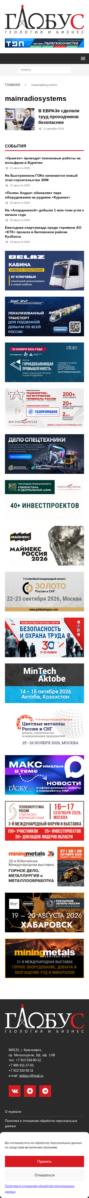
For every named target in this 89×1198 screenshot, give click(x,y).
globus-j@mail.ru (31, 1076)
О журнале (13, 1111)
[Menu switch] (82, 58)
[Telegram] (45, 1091)
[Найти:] (44, 70)
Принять (44, 1161)
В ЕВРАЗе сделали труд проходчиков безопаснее (58, 116)
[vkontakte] (15, 1091)
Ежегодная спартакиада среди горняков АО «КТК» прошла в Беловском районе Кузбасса (43, 232)
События (15, 146)
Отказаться (44, 1175)
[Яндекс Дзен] (30, 1091)
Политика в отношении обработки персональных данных (41, 1123)
